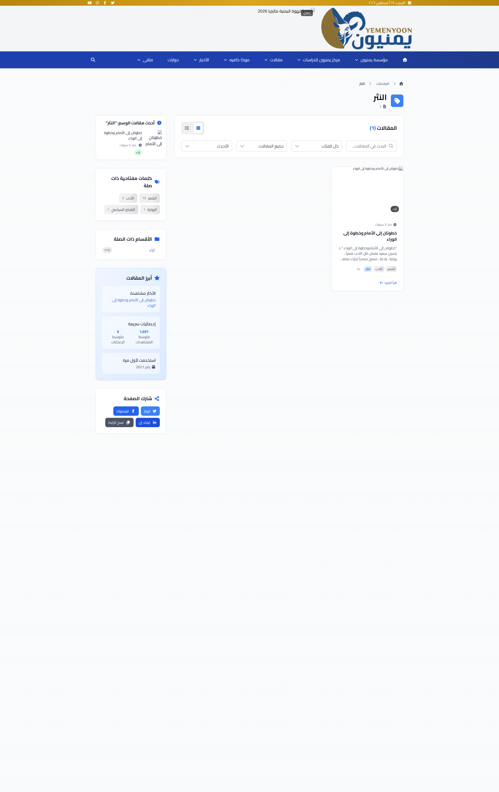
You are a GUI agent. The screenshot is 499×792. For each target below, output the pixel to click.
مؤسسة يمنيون (374, 60)
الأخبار (204, 60)
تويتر (147, 411)
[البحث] (93, 59)
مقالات (276, 60)
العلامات (382, 83)
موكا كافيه (239, 60)
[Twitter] (112, 2)
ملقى (148, 60)
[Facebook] (105, 2)
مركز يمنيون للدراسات (321, 60)
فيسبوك (122, 411)
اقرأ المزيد (390, 283)
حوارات (173, 60)
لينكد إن (144, 422)
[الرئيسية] (405, 60)
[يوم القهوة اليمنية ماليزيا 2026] (201, 27)
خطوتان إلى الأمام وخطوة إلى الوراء (370, 236)
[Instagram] (97, 2)
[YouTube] (89, 2)
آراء (395, 209)
